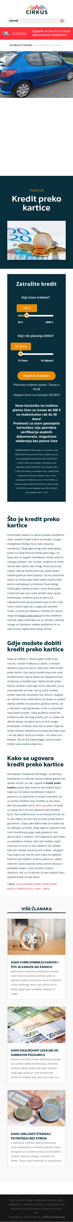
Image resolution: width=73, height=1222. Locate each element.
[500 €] (26, 315)
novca (46, 888)
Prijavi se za (36, 375)
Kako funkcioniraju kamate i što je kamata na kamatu (34, 964)
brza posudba (24, 884)
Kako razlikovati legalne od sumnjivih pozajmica (34, 1052)
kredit (37, 884)
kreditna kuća (25, 888)
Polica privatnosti (54, 1217)
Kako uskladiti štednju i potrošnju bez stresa (31, 1136)
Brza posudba (44, 805)
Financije (36, 190)
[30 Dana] (20, 354)
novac (37, 888)
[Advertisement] (36, 137)
